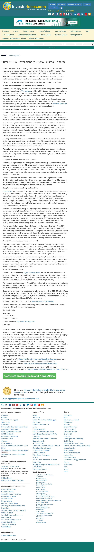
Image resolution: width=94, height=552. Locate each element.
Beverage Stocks (41, 478)
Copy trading (7, 191)
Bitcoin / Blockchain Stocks (44, 484)
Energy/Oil (68, 434)
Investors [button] (16, 31)
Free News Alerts (39, 429)
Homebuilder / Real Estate (44, 498)
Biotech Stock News (8, 489)
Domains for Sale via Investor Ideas (14, 427)
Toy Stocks (39, 520)
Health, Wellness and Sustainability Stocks (48, 500)
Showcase (5, 424)
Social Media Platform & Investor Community (45, 460)
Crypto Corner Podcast (41, 450)
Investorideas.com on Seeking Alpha (14, 450)
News (35, 415)
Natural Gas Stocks (42, 506)
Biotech (67, 424)
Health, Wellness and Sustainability (77, 445)
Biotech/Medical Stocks (27, 34)
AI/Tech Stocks (8, 34)
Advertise (87, 4)
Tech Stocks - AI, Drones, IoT (44, 513)
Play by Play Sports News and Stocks (46, 464)
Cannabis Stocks (41, 486)
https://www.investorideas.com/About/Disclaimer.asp (37, 359)
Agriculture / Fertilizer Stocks (44, 475)
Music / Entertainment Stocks (44, 504)
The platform (26, 91)
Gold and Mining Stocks (43, 495)
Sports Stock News (8, 522)
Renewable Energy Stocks (11, 519)
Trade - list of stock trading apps (44, 420)
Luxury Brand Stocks (42, 502)
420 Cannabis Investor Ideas (43, 431)
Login (35, 427)
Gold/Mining (68, 441)
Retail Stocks (40, 509)
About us (52, 4)
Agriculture (68, 415)
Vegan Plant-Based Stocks (44, 515)
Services (4, 468)
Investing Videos (60, 31)
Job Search (37, 422)
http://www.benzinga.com (26, 321)
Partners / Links (7, 438)
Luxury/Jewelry (69, 448)
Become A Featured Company (12, 480)
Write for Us (5, 422)
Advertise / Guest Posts (10, 466)
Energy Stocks (40, 489)
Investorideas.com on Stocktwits (13, 454)
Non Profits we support (9, 420)
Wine (66, 471)
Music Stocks (6, 517)
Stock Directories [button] (75, 31)
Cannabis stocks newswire (11, 494)
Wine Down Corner (40, 469)
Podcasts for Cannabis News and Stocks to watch (45, 439)
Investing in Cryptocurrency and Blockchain (13, 506)
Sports (66, 462)
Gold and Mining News (9, 503)
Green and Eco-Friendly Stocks (45, 497)
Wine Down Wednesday (41, 455)
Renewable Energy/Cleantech (75, 459)
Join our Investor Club (41, 424)
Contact (4, 417)
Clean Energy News (8, 496)
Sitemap (4, 441)
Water (66, 469)
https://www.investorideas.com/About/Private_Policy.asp (47, 369)
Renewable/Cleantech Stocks (14, 38)
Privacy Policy (6, 443)
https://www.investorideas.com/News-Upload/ (40, 363)
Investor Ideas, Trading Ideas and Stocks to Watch (13, 511)
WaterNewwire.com (8, 535)
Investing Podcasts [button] (44, 31)
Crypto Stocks (45, 34)
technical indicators (60, 103)
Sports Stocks (40, 511)
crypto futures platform (32, 272)
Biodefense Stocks (41, 480)
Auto (65, 417)
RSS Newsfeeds (7, 434)
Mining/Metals (69, 450)
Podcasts (36, 436)
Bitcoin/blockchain (70, 427)
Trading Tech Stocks (8, 524)
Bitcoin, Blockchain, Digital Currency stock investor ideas (39, 391)
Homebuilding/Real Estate (73, 443)
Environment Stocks (42, 491)
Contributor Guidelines (9, 436)
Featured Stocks (28, 31)
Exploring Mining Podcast (42, 448)
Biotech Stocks (40, 482)
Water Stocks (6, 527)
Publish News (53, 8)
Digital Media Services (74, 4)
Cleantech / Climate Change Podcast (46, 445)
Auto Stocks (39, 477)
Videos (35, 457)
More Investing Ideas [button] (36, 38)
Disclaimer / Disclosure (9, 429)
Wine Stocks (40, 519)
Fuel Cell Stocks (41, 522)
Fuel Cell (67, 436)
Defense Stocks (60, 34)
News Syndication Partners (11, 431)
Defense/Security (70, 431)
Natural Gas (68, 455)
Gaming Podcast (39, 452)
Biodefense (68, 422)
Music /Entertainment (72, 452)
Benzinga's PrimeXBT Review (43, 301)
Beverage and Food (71, 420)
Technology (68, 464)
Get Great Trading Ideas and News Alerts (29, 376)
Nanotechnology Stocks (43, 508)
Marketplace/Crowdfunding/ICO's (45, 434)
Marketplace (37, 466)
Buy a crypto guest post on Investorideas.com (21, 398)
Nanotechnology (70, 457)
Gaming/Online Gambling (73, 438)
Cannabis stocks (7, 491)
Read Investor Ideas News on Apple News (14, 446)
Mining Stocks (76, 34)
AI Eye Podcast (38, 443)
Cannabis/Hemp (70, 429)
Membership (61, 4)
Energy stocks (6, 501)
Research (36, 417)
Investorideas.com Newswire (11, 515)
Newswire (5, 31)
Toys (65, 466)
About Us (4, 415)
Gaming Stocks (40, 493)
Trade (87, 31)
